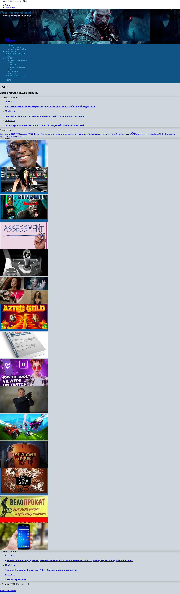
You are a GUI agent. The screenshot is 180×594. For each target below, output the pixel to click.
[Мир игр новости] (16, 34)
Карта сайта (15, 47)
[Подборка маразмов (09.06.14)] (24, 522)
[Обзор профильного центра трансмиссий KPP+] (24, 276)
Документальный (17, 67)
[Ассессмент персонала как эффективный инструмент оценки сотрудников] (24, 248)
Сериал (44, 134)
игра (100, 134)
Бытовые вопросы (15, 76)
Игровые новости (15, 54)
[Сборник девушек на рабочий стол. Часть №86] (24, 303)
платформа (154, 134)
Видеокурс (14, 134)
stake (6, 134)
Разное (9, 58)
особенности (145, 134)
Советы (49, 134)
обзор (134, 133)
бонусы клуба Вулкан (77, 134)
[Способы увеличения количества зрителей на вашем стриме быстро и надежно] (24, 385)
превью (162, 134)
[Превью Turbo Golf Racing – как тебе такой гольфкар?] (24, 440)
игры (105, 134)
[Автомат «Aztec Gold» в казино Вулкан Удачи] (24, 330)
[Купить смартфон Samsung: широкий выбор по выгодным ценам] (24, 549)
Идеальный (23, 134)
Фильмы (13, 65)
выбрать (95, 134)
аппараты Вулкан (60, 134)
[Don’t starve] (24, 495)
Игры (12, 62)
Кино (7, 56)
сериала (9, 137)
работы (2, 137)
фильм (20, 137)
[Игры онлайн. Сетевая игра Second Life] (24, 193)
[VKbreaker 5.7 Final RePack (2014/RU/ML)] (24, 358)
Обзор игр (10, 51)
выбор (89, 134)
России (38, 134)
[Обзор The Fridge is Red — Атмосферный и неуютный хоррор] (24, 467)
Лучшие (31, 134)
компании (125, 134)
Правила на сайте (18, 49)
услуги (14, 137)
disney (2, 134)
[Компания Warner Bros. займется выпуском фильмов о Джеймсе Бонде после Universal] (24, 412)
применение (170, 134)
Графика (14, 71)
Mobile (13, 69)
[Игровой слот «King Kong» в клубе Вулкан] (24, 221)
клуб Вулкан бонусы (114, 134)
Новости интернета (18, 60)
